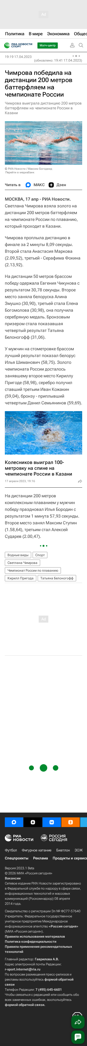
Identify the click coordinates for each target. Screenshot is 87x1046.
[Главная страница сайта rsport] (29, 45)
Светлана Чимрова (22, 563)
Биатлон (63, 850)
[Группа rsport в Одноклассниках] (70, 822)
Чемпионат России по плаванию (32, 570)
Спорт (40, 555)
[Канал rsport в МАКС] (14, 822)
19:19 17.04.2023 (18, 57)
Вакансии (13, 878)
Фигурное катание (36, 850)
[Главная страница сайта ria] (5, 45)
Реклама (40, 858)
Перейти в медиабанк (19, 172)
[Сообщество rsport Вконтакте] (52, 822)
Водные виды (18, 555)
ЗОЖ (79, 850)
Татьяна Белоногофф (56, 578)
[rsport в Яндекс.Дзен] (33, 822)
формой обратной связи (24, 1005)
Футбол (11, 850)
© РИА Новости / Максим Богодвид (28, 168)
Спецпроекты (16, 858)
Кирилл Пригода (20, 578)
